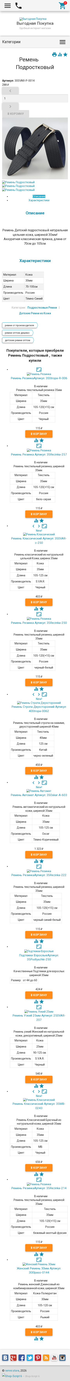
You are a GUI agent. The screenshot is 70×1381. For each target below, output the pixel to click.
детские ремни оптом (17, 340)
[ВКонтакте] (6, 1358)
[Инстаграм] (63, 1358)
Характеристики (39, 200)
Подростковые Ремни (42, 307)
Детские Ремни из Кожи (35, 313)
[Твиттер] (31, 1358)
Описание (39, 196)
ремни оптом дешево (17, 333)
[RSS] (47, 1358)
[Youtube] (55, 1358)
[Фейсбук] (22, 1358)
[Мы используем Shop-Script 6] (12, 1376)
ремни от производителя (19, 325)
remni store (12, 1370)
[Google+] (14, 1358)
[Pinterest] (39, 1358)
